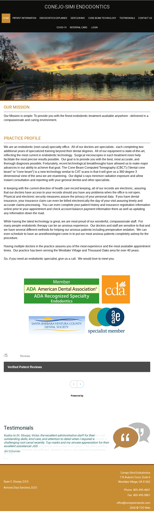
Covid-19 (61, 27)
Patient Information (24, 18)
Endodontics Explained (53, 18)
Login (94, 27)
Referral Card (78, 27)
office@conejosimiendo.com (133, 502)
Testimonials (127, 18)
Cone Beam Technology (102, 18)
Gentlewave (78, 18)
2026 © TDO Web (140, 507)
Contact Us (145, 18)
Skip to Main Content (12, 1)
